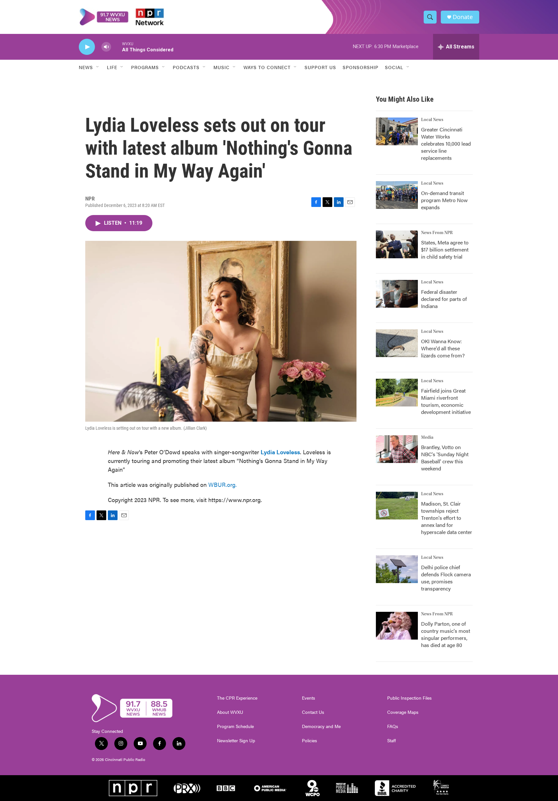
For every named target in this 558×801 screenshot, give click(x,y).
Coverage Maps (402, 712)
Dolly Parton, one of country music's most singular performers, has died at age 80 (445, 634)
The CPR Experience (237, 698)
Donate (463, 17)
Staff (391, 740)
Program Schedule (235, 726)
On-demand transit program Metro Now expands (444, 200)
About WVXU (230, 712)
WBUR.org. (222, 484)
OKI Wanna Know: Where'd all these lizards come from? (443, 348)
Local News (432, 119)
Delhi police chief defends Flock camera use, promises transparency (446, 577)
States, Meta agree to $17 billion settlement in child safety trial (445, 249)
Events (308, 698)
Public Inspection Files (409, 698)
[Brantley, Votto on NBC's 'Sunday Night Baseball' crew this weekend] (397, 449)
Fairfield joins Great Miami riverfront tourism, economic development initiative (446, 401)
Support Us (320, 67)
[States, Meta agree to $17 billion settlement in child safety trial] (397, 244)
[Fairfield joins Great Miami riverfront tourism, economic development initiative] (397, 392)
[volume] (106, 47)
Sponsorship (360, 67)
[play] (87, 47)
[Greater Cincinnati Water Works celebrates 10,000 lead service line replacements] (397, 131)
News (86, 67)
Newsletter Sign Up (236, 740)
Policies (309, 740)
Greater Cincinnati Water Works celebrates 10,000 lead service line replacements (446, 143)
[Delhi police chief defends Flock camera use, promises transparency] (397, 569)
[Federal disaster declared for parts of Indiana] (397, 294)
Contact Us (313, 712)
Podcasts (186, 67)
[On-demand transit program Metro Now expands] (397, 195)
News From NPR (437, 232)
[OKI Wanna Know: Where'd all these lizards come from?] (397, 343)
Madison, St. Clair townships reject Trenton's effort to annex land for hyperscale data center (446, 518)
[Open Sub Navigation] (97, 67)
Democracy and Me (321, 726)
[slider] (117, 46)
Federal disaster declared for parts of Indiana (444, 299)
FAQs (392, 726)
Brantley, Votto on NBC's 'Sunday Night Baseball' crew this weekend (445, 457)
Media (427, 437)
